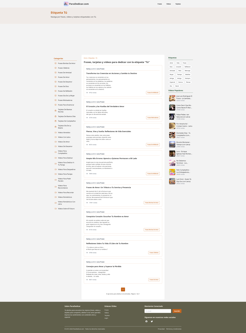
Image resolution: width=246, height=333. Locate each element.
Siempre (187, 78)
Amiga (172, 78)
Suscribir (177, 311)
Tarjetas (178, 4)
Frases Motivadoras (152, 117)
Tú (96, 58)
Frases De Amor (154, 279)
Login (106, 318)
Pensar (188, 82)
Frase (184, 63)
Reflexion (188, 67)
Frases (160, 4)
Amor (171, 63)
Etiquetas (92, 58)
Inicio (85, 58)
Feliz (179, 71)
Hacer (177, 86)
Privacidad (161, 329)
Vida (178, 63)
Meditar (187, 74)
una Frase (100, 69)
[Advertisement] (123, 38)
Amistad (172, 71)
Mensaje (187, 71)
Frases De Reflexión (152, 92)
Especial (172, 82)
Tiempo (179, 74)
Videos (168, 4)
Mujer (172, 74)
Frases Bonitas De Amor (151, 202)
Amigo (179, 78)
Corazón (178, 67)
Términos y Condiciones (173, 329)
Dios (171, 67)
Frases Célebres (154, 252)
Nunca (180, 82)
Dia (171, 86)
